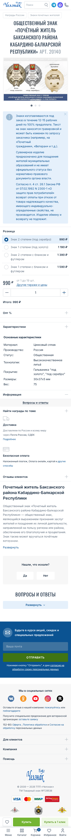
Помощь (9, 758)
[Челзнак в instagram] (48, 699)
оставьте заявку (28, 719)
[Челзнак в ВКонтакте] (11, 699)
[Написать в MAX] (60, 5)
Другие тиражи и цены (32, 284)
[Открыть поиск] (46, 5)
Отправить (35, 657)
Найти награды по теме (19, 411)
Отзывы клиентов (15, 476)
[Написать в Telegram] (54, 5)
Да (25, 575)
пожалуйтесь (52, 707)
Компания (10, 749)
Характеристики (14, 326)
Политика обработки (35, 724)
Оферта (17, 724)
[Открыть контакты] (66, 5)
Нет (45, 575)
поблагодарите (11, 710)
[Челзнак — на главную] (12, 5)
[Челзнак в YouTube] (35, 699)
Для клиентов (12, 739)
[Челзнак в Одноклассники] (23, 699)
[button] (33, 5)
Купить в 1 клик (54, 822)
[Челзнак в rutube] (60, 699)
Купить (26, 822)
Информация (12, 394)
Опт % (7, 313)
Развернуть (11, 547)
